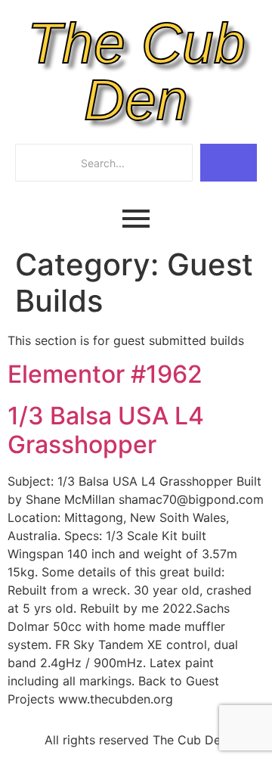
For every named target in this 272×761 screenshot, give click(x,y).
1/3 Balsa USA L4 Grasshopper (106, 430)
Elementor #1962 (105, 374)
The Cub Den (136, 71)
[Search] (228, 163)
